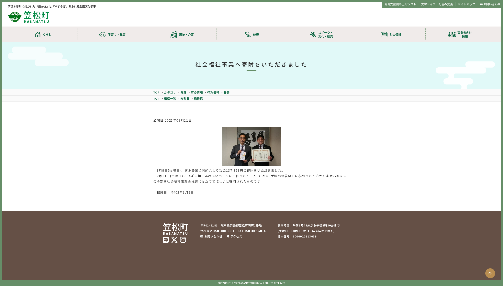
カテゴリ (170, 92)
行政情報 (213, 92)
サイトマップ (466, 4)
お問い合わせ (492, 4)
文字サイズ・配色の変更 (437, 4)
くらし (47, 34)
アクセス (236, 236)
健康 (256, 34)
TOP (156, 92)
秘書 (227, 92)
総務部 (185, 98)
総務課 (198, 98)
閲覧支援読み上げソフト (400, 4)
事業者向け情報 (464, 34)
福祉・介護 (186, 34)
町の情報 (395, 34)
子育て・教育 (117, 34)
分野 (184, 92)
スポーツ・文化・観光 (325, 34)
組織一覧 (170, 98)
